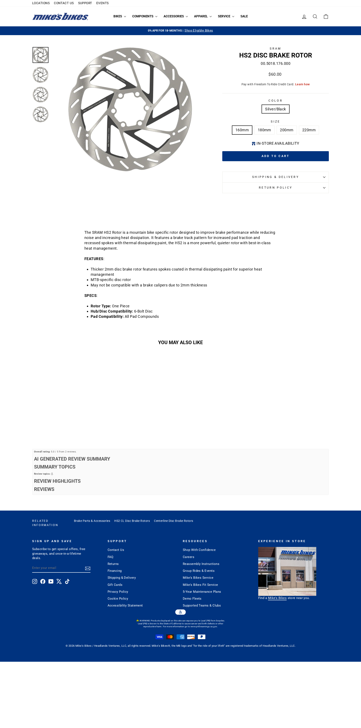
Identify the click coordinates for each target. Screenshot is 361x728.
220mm (309, 130)
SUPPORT (85, 3)
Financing (115, 571)
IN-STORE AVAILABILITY (278, 143)
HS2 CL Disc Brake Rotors (132, 520)
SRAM (275, 48)
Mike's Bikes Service (198, 578)
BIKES (118, 16)
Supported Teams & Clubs (202, 605)
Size (275, 121)
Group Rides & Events (199, 571)
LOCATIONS (41, 3)
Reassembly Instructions (201, 564)
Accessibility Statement (125, 605)
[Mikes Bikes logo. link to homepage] (60, 16)
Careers (188, 557)
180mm (264, 130)
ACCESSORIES (174, 16)
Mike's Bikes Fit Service (200, 585)
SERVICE (224, 16)
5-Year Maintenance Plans (202, 592)
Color (275, 100)
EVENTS (102, 3)
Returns (113, 564)
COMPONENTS (143, 16)
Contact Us (116, 550)
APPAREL (201, 16)
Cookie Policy (118, 598)
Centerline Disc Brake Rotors (173, 520)
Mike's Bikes (277, 598)
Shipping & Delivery (275, 177)
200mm (286, 130)
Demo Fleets (192, 598)
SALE (244, 16)
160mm (242, 130)
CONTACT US (64, 3)
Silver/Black (275, 109)
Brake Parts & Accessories (92, 520)
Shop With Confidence (199, 550)
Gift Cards (115, 585)
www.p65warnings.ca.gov (204, 626)
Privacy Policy (118, 592)
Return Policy (275, 187)
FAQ (110, 557)
